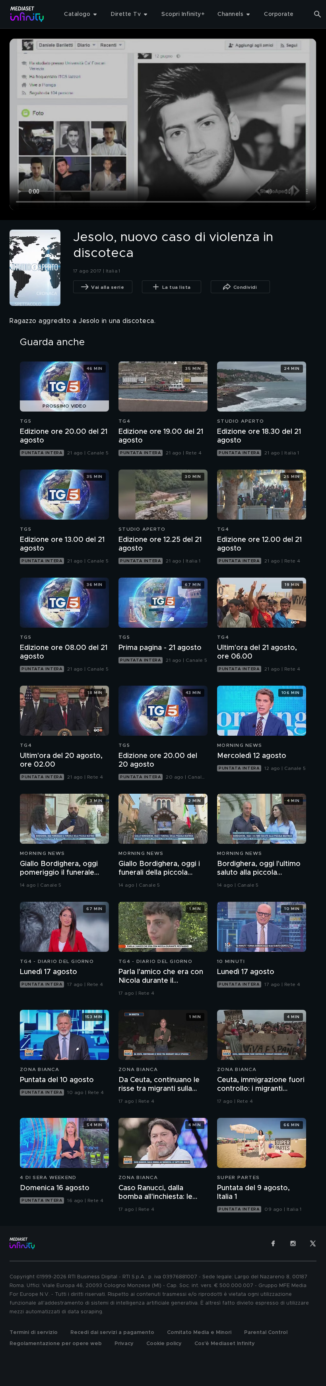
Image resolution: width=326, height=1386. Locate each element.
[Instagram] (293, 1243)
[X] (312, 1243)
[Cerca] (317, 14)
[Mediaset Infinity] (27, 14)
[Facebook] (273, 1243)
